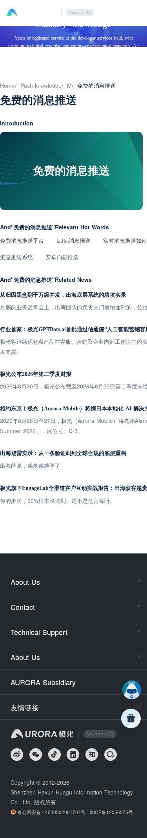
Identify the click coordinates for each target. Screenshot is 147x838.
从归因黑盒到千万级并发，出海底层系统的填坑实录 (63, 295)
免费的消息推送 (96, 85)
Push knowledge (41, 85)
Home (7, 85)
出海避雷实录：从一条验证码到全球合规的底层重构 (63, 453)
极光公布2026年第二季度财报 (35, 374)
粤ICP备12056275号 (111, 812)
